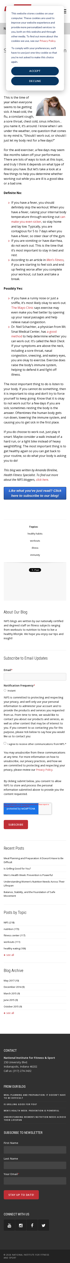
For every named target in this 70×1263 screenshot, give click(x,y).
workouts (35, 540)
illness (35, 547)
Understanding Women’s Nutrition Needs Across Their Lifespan (34, 883)
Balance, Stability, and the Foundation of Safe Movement (29, 894)
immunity (35, 555)
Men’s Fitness (55, 260)
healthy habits (35, 533)
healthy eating (15, 948)
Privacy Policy (47, 40)
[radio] (35, 691)
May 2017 (11, 980)
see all (10, 955)
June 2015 (11, 1000)
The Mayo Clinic (22, 308)
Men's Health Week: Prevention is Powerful (28, 875)
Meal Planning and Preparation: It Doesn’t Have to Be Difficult (33, 860)
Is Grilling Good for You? (17, 868)
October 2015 (13, 1006)
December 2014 (14, 987)
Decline (35, 81)
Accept (35, 70)
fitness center (14, 935)
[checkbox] (35, 691)
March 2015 (12, 993)
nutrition (11, 929)
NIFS (9, 922)
